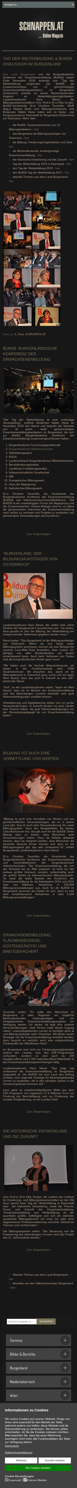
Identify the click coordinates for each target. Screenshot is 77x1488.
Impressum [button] (12, 1445)
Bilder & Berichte (22, 1354)
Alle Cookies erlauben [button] (37, 1468)
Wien (14, 1395)
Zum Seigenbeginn (38, 534)
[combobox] (22, 1321)
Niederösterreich (22, 1381)
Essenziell (14, 1480)
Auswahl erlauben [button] (55, 1460)
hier (36, 129)
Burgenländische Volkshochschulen (31, 448)
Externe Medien (37, 1480)
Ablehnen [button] (21, 1460)
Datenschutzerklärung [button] (18, 1452)
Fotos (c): (8, 334)
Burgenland (18, 1367)
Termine (16, 1340)
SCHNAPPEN (46, 1321)
